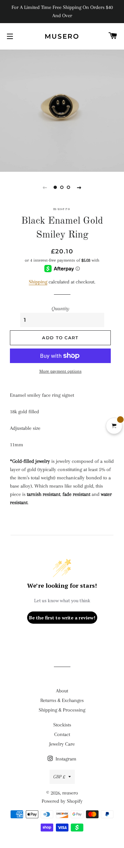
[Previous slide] (45, 187)
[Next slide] (79, 187)
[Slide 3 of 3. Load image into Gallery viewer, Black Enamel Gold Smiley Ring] (68, 187)
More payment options (60, 371)
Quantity (60, 309)
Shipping (38, 282)
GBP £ (59, 777)
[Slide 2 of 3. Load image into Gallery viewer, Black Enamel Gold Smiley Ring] (62, 187)
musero (62, 36)
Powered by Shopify (62, 801)
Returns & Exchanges (62, 700)
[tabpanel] (62, 110)
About (62, 691)
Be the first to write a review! (62, 617)
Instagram (65, 759)
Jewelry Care (62, 744)
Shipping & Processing (62, 710)
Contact (62, 734)
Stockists (62, 725)
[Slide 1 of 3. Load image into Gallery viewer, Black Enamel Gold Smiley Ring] (55, 187)
